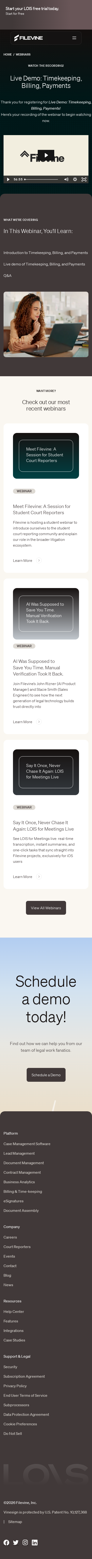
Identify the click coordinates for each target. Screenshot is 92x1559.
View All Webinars (46, 907)
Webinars (23, 54)
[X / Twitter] (16, 1543)
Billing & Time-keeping (23, 1191)
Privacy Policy (15, 1385)
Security (10, 1366)
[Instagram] (25, 1543)
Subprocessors (16, 1404)
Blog (7, 1275)
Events (9, 1256)
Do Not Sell (13, 1433)
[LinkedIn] (35, 1543)
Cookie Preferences (20, 1424)
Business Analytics (19, 1181)
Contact (10, 1265)
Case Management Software (27, 1143)
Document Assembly (21, 1210)
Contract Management (22, 1172)
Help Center (14, 1311)
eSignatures (14, 1200)
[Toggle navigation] (74, 38)
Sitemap (15, 1521)
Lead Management (19, 1153)
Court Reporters (17, 1246)
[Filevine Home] (28, 38)
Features (11, 1321)
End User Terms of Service (25, 1395)
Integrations (14, 1330)
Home (8, 54)
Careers (10, 1237)
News (8, 1284)
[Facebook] (6, 1543)
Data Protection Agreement (26, 1414)
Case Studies (14, 1340)
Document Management (24, 1162)
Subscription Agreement (24, 1376)
